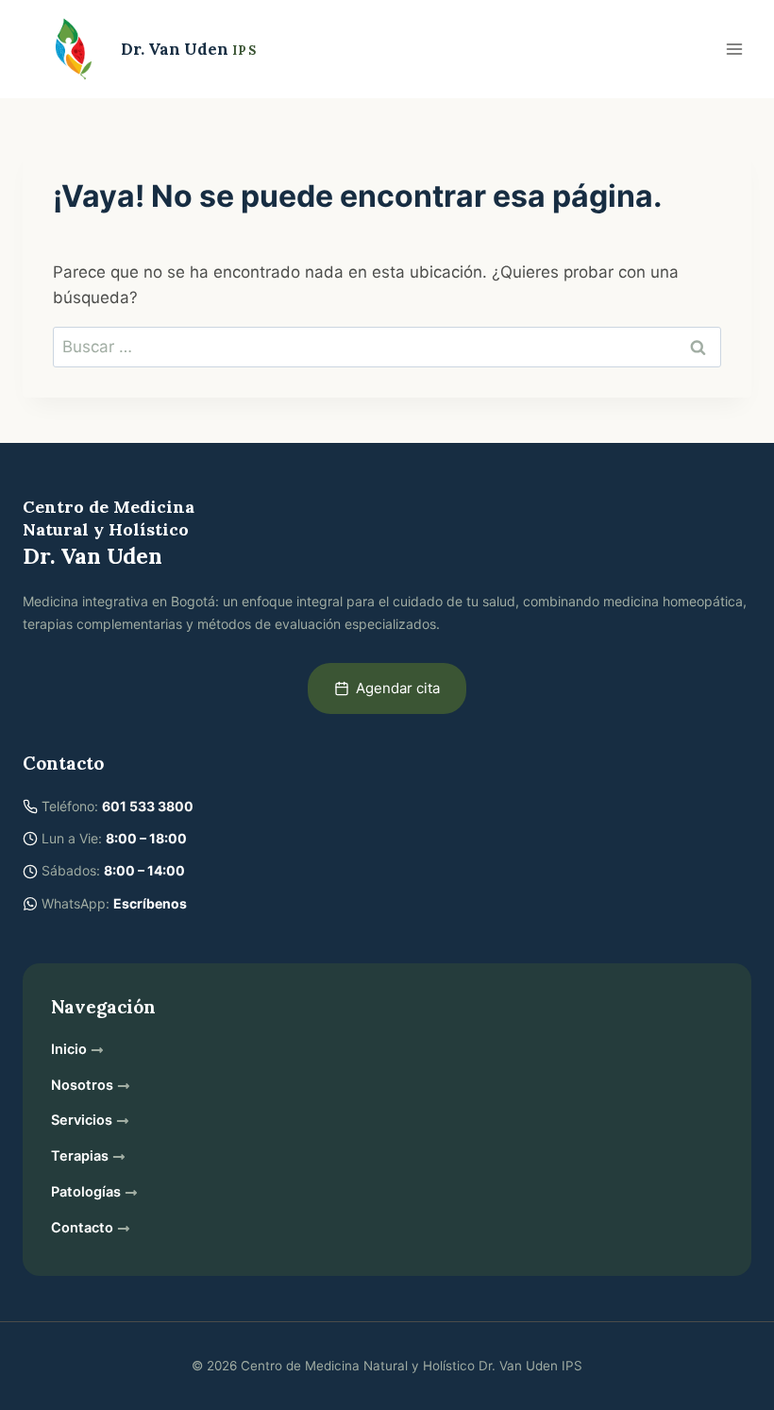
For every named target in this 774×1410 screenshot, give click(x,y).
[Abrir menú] (733, 48)
